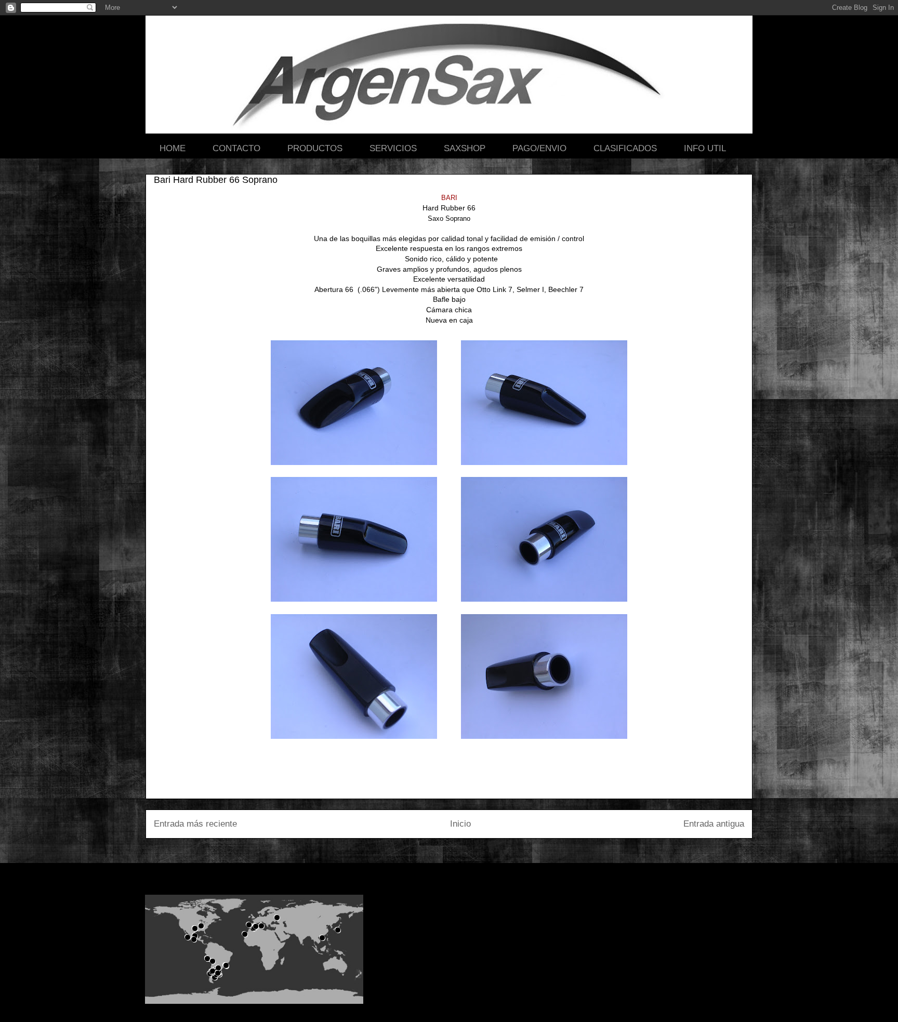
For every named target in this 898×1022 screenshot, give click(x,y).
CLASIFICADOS (625, 148)
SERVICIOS (393, 148)
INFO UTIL (705, 148)
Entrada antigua (713, 824)
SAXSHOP (464, 148)
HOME (173, 148)
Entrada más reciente (195, 824)
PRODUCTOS (314, 148)
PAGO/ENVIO (539, 148)
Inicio (460, 824)
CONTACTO (236, 148)
